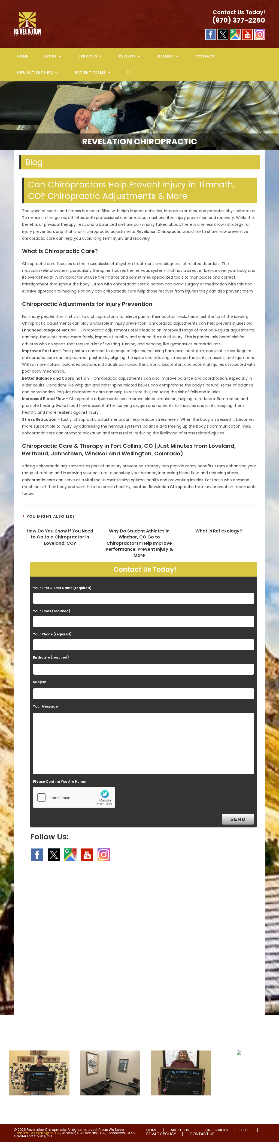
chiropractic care (38, 480)
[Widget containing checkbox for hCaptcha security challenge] (74, 797)
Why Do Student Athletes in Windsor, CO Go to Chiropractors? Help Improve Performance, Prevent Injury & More (139, 543)
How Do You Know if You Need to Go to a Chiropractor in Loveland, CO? (60, 537)
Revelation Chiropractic (159, 231)
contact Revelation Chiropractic (163, 486)
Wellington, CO (48, 1133)
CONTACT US (202, 1134)
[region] (139, 115)
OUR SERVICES (215, 1130)
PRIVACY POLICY (161, 1134)
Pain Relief (39, 1106)
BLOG (246, 1130)
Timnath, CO (24, 1133)
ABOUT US (180, 1130)
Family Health (239, 1066)
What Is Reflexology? (218, 531)
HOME (151, 1130)
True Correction (110, 1106)
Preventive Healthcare (180, 1106)
